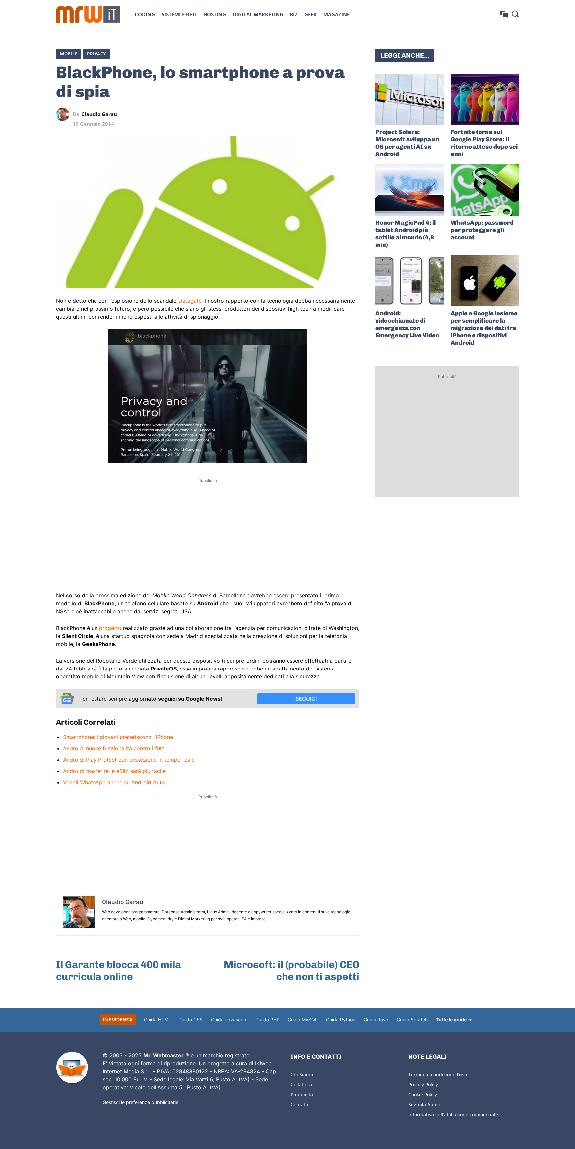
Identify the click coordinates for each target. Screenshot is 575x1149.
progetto (110, 628)
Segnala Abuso (424, 1104)
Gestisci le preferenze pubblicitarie (140, 1102)
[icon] (504, 14)
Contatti (299, 1104)
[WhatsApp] (322, 114)
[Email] (352, 114)
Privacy (96, 54)
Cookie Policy (422, 1094)
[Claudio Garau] (64, 114)
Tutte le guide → (454, 1019)
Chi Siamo (302, 1074)
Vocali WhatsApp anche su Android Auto (114, 782)
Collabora (301, 1084)
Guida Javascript (229, 1019)
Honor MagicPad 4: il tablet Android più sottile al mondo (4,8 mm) (405, 233)
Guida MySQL (303, 1019)
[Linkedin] (306, 114)
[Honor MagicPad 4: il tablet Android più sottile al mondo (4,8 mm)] (409, 190)
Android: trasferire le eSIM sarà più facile (114, 771)
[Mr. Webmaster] (72, 1068)
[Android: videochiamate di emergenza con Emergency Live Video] (409, 280)
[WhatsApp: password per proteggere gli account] (485, 190)
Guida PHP (268, 1019)
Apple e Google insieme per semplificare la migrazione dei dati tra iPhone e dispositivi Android (484, 328)
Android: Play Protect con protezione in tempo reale (129, 759)
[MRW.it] (88, 14)
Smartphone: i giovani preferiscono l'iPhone (118, 737)
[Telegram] (337, 114)
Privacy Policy (423, 1084)
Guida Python (340, 1019)
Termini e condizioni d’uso (437, 1074)
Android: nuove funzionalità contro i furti (114, 748)
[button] (515, 14)
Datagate (190, 300)
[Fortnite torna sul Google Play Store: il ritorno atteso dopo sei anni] (485, 99)
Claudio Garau (99, 114)
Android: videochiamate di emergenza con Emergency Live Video (407, 324)
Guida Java (376, 1019)
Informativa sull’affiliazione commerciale (453, 1114)
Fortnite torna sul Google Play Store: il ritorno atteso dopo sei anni (484, 143)
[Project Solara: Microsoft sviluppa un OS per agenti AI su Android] (409, 99)
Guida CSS (191, 1019)
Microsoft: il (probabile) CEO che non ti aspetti (291, 971)
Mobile (68, 54)
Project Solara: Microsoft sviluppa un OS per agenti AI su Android (407, 143)
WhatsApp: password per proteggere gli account (482, 230)
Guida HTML (157, 1019)
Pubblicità (302, 1094)
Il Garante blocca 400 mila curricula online (118, 971)
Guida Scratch (412, 1019)
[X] (291, 114)
